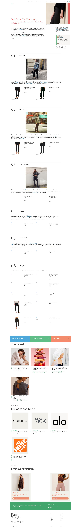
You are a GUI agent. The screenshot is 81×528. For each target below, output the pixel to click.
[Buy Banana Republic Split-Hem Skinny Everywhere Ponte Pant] (42, 284)
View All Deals (14, 465)
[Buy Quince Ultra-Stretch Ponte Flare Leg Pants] (17, 293)
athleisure (16, 36)
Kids (46, 1)
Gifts (54, 1)
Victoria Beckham (50, 136)
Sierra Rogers (61, 37)
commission (61, 30)
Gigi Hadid (56, 136)
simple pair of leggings (33, 243)
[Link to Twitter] (23, 522)
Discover (28, 1)
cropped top (52, 245)
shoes (38, 136)
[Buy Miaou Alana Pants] (42, 250)
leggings (20, 29)
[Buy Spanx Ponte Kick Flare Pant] (42, 93)
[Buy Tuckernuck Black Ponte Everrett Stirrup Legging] (42, 223)
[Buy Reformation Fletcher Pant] (42, 148)
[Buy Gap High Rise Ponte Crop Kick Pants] (17, 275)
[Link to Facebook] (12, 522)
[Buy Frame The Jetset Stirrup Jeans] (17, 223)
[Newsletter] (67, 1)
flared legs (24, 35)
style (12, 244)
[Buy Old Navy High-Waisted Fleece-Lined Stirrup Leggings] (17, 307)
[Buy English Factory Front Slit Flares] (17, 283)
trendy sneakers (44, 82)
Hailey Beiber (16, 82)
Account (64, 1)
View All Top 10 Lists (17, 338)
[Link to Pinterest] (18, 522)
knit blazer (22, 138)
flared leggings (27, 189)
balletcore (29, 216)
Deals (32, 1)
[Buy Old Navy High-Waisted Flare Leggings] (42, 293)
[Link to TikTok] (20, 522)
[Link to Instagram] (15, 522)
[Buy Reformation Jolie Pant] (17, 196)
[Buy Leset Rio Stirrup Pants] (42, 302)
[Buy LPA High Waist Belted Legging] (17, 323)
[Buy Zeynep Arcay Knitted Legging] (17, 251)
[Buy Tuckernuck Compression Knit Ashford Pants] (42, 275)
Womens (39, 1)
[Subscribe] (66, 504)
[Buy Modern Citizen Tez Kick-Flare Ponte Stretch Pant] (17, 93)
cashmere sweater (29, 83)
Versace (31, 219)
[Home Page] (15, 1)
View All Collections (38, 338)
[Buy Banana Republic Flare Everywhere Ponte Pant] (42, 197)
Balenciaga (37, 219)
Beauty (36, 1)
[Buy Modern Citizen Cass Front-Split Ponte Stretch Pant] (17, 148)
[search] (69, 1)
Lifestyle (50, 1)
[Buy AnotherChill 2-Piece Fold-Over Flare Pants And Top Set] (42, 318)
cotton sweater (35, 192)
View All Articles (57, 338)
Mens (43, 1)
